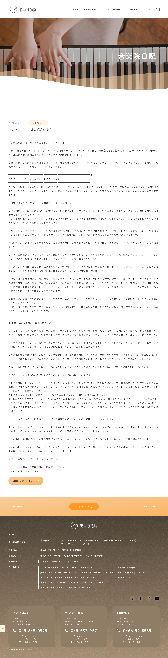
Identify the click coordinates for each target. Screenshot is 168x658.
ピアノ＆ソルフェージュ (80, 572)
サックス (90, 577)
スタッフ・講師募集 (112, 9)
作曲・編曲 (98, 572)
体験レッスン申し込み (51, 555)
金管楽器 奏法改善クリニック (132, 572)
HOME (11, 534)
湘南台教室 (75, 549)
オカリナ (44, 577)
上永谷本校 (45, 549)
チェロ (75, 567)
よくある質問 (131, 9)
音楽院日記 (57, 561)
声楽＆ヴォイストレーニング (53, 572)
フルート (109, 572)
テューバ (60, 587)
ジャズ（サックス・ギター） (53, 582)
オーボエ (68, 577)
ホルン (72, 582)
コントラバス (86, 567)
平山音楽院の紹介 (91, 9)
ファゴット (79, 577)
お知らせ (44, 561)
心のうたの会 (124, 577)
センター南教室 (61, 549)
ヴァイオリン (54, 567)
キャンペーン (71, 561)
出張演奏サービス (113, 540)
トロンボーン (97, 582)
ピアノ (43, 567)
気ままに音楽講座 (126, 567)
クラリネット (56, 577)
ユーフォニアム (47, 587)
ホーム (75, 9)
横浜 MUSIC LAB (82, 587)
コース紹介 (13, 567)
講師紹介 (44, 540)
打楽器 (69, 587)
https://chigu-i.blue (23, 480)
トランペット (83, 582)
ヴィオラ (66, 567)
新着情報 (12, 561)
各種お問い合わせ (73, 555)
